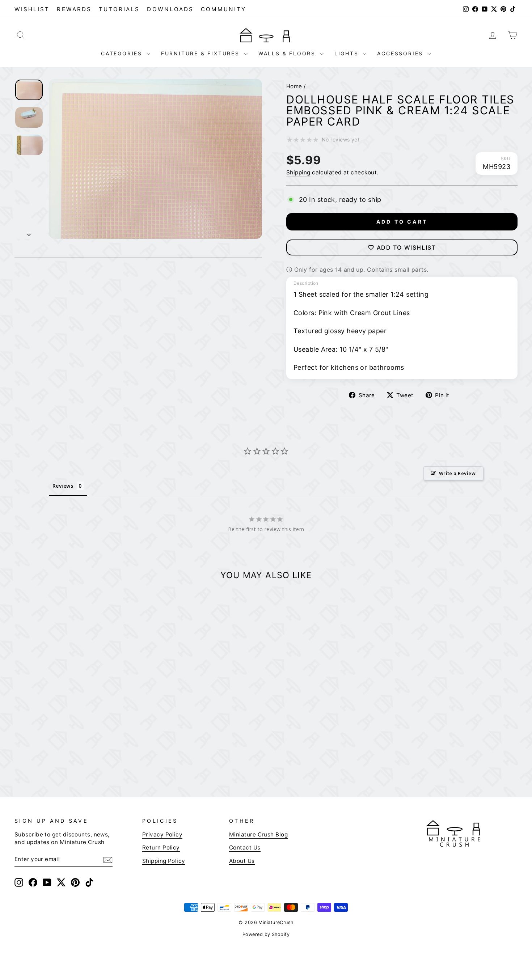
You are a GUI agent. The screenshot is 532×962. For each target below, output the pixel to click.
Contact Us (245, 847)
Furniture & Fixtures (201, 53)
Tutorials (119, 9)
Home (294, 86)
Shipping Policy (163, 860)
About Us (242, 860)
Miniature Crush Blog (258, 834)
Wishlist (32, 9)
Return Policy (161, 847)
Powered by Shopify (266, 934)
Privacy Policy (162, 834)
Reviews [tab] (62, 485)
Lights (347, 53)
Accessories (401, 53)
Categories (123, 53)
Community (223, 9)
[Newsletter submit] (108, 859)
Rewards (74, 9)
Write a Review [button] (457, 473)
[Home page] (266, 34)
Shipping (298, 172)
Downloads (170, 9)
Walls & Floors (288, 53)
